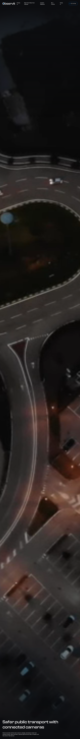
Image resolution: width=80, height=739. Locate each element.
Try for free (73, 3)
